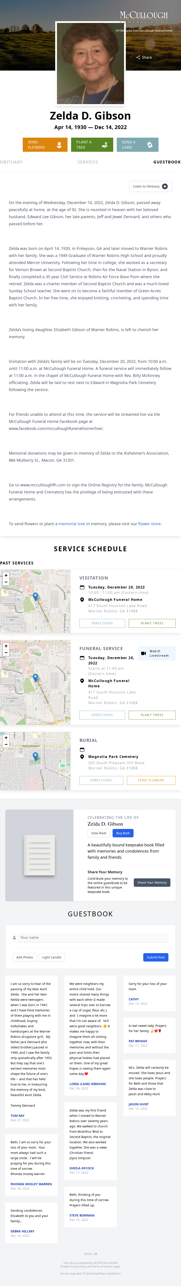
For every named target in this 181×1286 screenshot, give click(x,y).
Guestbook (167, 162)
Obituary (11, 162)
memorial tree (71, 523)
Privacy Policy (78, 1266)
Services (88, 162)
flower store (149, 523)
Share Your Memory (152, 882)
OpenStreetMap (95, 1273)
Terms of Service (102, 1266)
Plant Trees (152, 623)
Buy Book (123, 833)
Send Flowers (151, 780)
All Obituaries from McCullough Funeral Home (144, 30)
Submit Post (156, 957)
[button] (35, 596)
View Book (98, 833)
